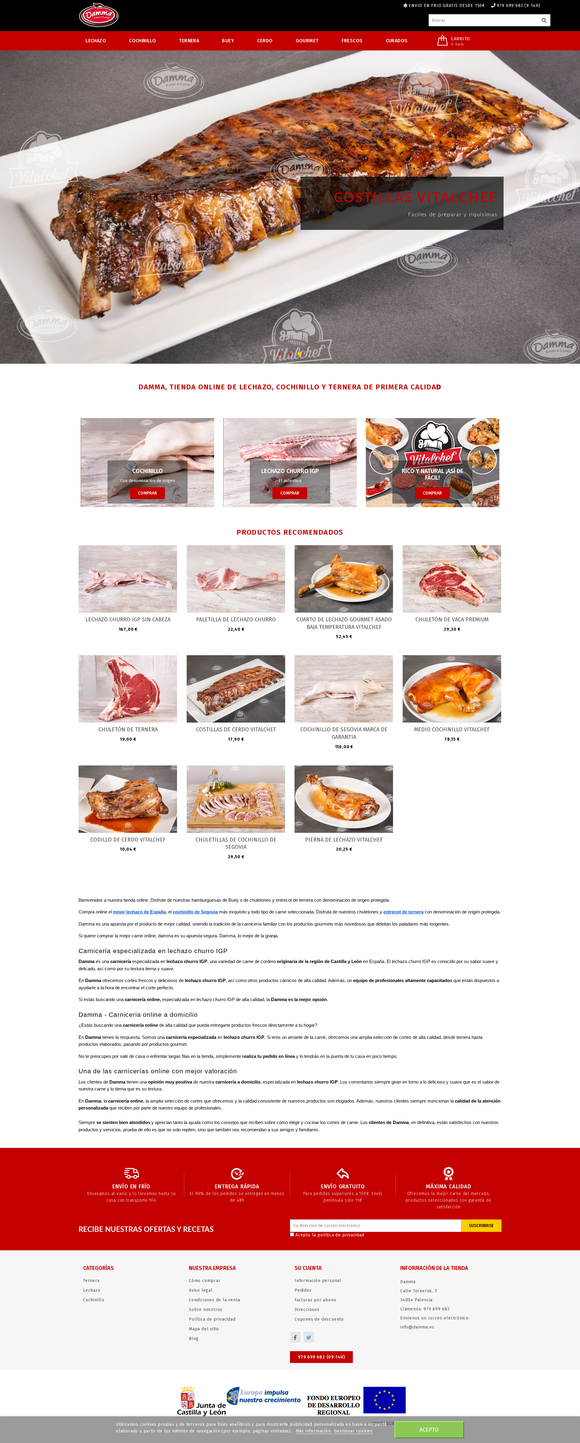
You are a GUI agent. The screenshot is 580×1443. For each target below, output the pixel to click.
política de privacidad (340, 1235)
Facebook (295, 1337)
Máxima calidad (448, 1186)
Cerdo (264, 40)
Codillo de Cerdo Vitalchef (128, 839)
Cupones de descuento (319, 1319)
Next (528, 198)
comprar (147, 493)
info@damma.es (417, 1327)
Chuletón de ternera (128, 729)
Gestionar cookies (353, 1431)
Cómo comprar (205, 1280)
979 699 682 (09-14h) (321, 1357)
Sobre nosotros (205, 1309)
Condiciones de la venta (214, 1300)
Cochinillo (142, 40)
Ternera (189, 40)
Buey (228, 40)
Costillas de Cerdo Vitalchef (236, 729)
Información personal (318, 1280)
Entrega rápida (237, 1186)
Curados (397, 40)
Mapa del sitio (204, 1329)
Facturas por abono (315, 1300)
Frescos (352, 40)
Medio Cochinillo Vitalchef (452, 729)
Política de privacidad (212, 1319)
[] (544, 21)
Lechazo (95, 40)
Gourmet (307, 40)
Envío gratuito (343, 1186)
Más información (314, 1431)
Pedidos (303, 1290)
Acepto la (329, 1235)
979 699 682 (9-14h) (518, 5)
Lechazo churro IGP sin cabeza (127, 619)
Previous (52, 198)
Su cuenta (308, 1268)
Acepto (429, 1429)
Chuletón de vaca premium (451, 619)
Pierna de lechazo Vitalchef (344, 839)
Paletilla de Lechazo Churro (236, 619)
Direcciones (307, 1309)
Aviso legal (201, 1290)
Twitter (309, 1337)
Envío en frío (131, 1186)
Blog (194, 1338)
